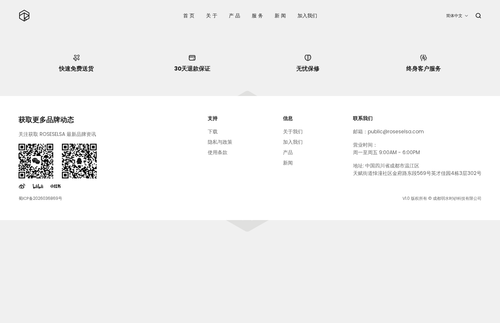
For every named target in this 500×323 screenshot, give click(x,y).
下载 (213, 131)
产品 (288, 152)
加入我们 (293, 142)
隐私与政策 (220, 142)
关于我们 (293, 131)
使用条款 (217, 152)
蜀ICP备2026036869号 (40, 198)
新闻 (288, 162)
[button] (457, 15)
